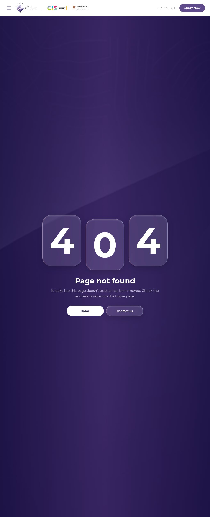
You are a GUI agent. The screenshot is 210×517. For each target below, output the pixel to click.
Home (85, 311)
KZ (160, 7)
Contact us (125, 311)
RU (167, 7)
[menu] (9, 8)
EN (173, 7)
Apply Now (192, 7)
